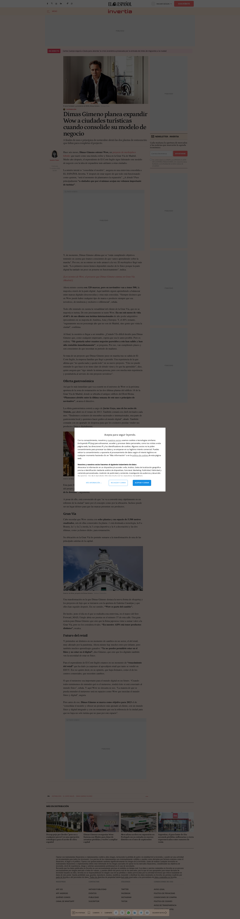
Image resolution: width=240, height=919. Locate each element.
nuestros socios (114, 440)
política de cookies (140, 455)
